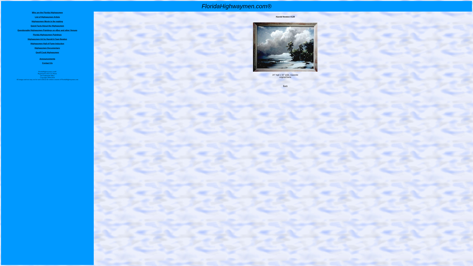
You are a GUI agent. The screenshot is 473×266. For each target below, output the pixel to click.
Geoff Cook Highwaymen (47, 52)
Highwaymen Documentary (47, 48)
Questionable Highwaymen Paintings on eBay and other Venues (47, 30)
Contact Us (47, 63)
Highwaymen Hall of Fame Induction (47, 44)
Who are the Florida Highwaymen (47, 13)
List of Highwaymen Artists (47, 17)
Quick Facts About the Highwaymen (47, 26)
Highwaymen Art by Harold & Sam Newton (47, 39)
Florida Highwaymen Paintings (47, 35)
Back (285, 86)
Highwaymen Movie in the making (47, 21)
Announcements (47, 59)
